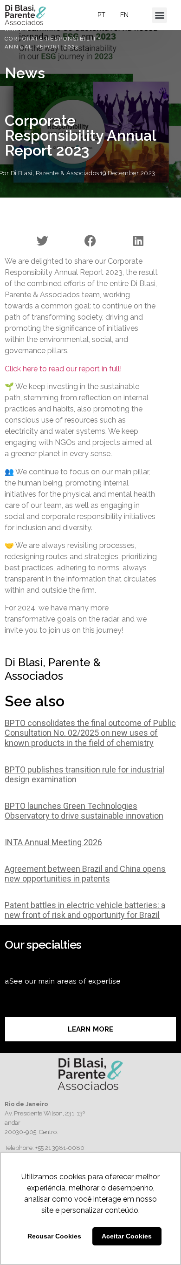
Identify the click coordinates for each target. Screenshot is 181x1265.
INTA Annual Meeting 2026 (53, 842)
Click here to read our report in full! (63, 368)
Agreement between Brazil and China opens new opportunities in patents (85, 874)
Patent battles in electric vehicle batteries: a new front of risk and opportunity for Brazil (85, 910)
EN (124, 15)
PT (101, 15)
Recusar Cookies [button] (54, 1236)
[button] (159, 15)
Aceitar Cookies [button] (127, 1236)
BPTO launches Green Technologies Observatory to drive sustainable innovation (84, 811)
